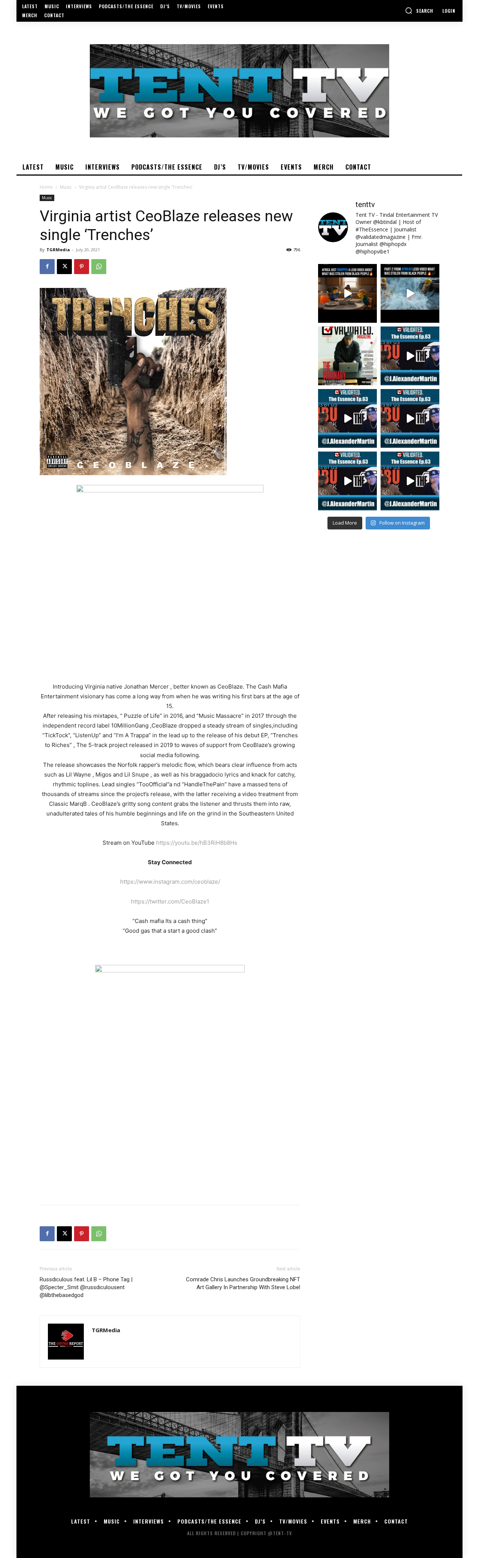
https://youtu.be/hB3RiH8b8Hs (196, 842)
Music (66, 187)
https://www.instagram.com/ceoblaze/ (170, 881)
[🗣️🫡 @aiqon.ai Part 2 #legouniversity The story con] (410, 293)
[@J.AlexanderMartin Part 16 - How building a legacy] (347, 418)
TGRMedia (58, 249)
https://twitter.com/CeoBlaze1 (170, 901)
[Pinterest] (81, 266)
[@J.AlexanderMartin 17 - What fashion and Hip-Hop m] (410, 356)
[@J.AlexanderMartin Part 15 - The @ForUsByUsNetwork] (410, 418)
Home (46, 187)
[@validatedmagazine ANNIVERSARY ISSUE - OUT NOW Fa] (347, 356)
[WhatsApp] (98, 266)
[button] (419, 10)
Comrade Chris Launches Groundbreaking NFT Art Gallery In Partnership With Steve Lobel (243, 1283)
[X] (64, 266)
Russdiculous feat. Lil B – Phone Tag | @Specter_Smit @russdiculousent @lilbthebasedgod (86, 1287)
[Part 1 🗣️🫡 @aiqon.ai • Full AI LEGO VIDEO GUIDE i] (347, 293)
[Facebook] (47, 266)
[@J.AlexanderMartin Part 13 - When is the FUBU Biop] (410, 481)
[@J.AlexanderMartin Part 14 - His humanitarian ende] (347, 481)
